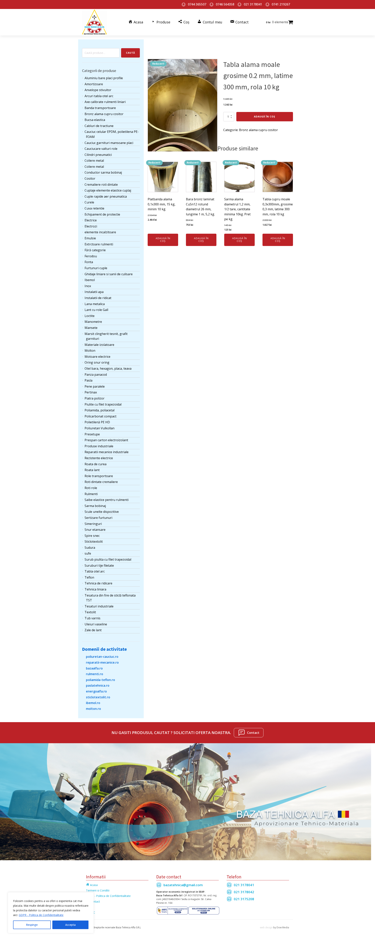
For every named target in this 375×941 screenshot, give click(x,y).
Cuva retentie (94, 208)
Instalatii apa (94, 292)
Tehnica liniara (95, 589)
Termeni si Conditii (97, 890)
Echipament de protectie (102, 214)
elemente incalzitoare (100, 232)
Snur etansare (95, 529)
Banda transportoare (100, 108)
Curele (89, 202)
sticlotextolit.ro (98, 697)
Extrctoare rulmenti (99, 244)
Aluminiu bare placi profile (104, 78)
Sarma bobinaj (95, 506)
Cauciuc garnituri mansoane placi (109, 143)
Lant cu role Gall (96, 310)
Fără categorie (95, 250)
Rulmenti (91, 494)
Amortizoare (94, 84)
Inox (88, 286)
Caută (130, 52)
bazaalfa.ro (94, 668)
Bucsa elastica (95, 120)
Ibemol (90, 280)
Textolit (90, 612)
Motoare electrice (97, 356)
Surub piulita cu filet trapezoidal (108, 559)
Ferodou (91, 256)
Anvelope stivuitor (98, 90)
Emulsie (90, 238)
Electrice (91, 220)
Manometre (93, 322)
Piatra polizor (94, 398)
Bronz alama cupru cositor (104, 114)
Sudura (90, 547)
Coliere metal (94, 160)
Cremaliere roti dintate (101, 184)
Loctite (90, 316)
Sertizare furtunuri (98, 518)
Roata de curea (95, 464)
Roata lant (92, 470)
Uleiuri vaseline (96, 624)
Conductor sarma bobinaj (103, 172)
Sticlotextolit (94, 541)
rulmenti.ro (94, 674)
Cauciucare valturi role (101, 148)
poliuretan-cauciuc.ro (102, 656)
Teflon (89, 577)
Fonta (89, 262)
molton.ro (93, 709)
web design (266, 927)
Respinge (32, 925)
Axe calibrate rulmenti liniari (105, 102)
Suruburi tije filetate (99, 565)
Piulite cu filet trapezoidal (103, 404)
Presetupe (92, 434)
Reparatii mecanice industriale (107, 452)
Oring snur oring (97, 362)
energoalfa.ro (96, 691)
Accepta (70, 925)
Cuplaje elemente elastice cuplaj (108, 190)
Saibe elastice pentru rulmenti (107, 500)
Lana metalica (95, 304)
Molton (90, 350)
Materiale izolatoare (99, 345)
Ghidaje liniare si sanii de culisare (109, 274)
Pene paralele (95, 386)
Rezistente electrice (99, 458)
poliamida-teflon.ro (100, 680)
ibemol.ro (93, 703)
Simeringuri (93, 524)
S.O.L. (89, 907)
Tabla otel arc (95, 571)
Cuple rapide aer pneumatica (106, 196)
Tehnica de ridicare (98, 583)
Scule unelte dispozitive (102, 512)
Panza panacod (96, 374)
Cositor (90, 178)
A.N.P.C (90, 912)
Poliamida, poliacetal (99, 410)
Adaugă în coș (264, 116)
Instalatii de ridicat (98, 298)
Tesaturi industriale (99, 606)
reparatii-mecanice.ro (102, 662)
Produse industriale (99, 446)
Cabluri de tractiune (99, 126)
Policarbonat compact (100, 416)
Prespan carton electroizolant (106, 440)
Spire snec (92, 536)
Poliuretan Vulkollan (99, 428)
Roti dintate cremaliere (101, 482)
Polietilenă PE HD (97, 422)
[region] (51, 912)
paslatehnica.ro (97, 685)
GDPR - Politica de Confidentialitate (41, 915)
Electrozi (91, 226)
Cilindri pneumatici (98, 155)
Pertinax (91, 392)
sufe (88, 553)
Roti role (91, 488)
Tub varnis (92, 618)
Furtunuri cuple (96, 268)
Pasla (88, 380)
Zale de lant (93, 630)
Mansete (91, 328)
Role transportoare (99, 476)
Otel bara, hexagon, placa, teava (108, 368)
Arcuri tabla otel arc (99, 96)
